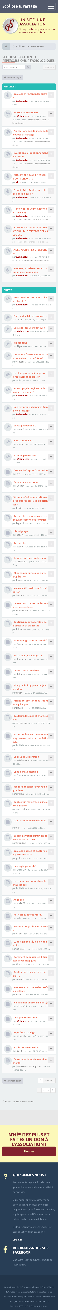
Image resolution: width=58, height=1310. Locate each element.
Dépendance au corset (26, 482)
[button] (53, 1090)
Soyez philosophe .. (24, 425)
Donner (29, 1151)
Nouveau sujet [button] (13, 77)
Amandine (22, 659)
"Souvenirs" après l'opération (30, 470)
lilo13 (19, 1050)
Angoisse (18, 899)
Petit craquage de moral (27, 914)
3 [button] (48, 1090)
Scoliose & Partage (19, 6)
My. (18, 473)
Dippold (20, 523)
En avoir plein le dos (24, 455)
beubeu (20, 595)
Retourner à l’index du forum (19, 1101)
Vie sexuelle (20, 342)
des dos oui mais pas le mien (29, 558)
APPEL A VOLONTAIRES (26, 112)
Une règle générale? (24, 866)
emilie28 (20, 793)
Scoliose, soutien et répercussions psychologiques (28, 58)
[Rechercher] (28, 67)
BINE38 (20, 994)
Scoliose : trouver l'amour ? (29, 327)
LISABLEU (22, 561)
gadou (19, 858)
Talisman (21, 674)
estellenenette (24, 760)
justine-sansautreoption (28, 1066)
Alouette (20, 964)
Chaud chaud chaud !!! (26, 771)
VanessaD (21, 361)
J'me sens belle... (23, 440)
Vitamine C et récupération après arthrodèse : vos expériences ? (30, 500)
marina (20, 444)
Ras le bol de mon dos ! (26, 1047)
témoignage (20, 531)
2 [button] (43, 1090)
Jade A (20, 534)
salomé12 (21, 1035)
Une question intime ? (26, 1017)
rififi (18, 827)
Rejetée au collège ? (25, 1032)
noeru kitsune (23, 809)
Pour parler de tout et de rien (35, 219)
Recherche (19, 543)
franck (20, 775)
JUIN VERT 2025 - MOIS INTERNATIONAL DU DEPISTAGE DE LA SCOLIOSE (30, 231)
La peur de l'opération (26, 756)
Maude (19, 707)
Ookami (20, 979)
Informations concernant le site (35, 260)
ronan (20, 319)
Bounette (22, 644)
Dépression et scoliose (26, 670)
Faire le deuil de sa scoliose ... (30, 316)
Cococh (20, 485)
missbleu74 (21, 723)
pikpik (19, 692)
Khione (19, 580)
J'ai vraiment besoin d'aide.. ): (30, 1002)
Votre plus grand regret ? (27, 655)
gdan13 (20, 429)
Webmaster (22, 101)
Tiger (19, 346)
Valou (19, 918)
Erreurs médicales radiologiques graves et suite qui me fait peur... (30, 738)
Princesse (21, 629)
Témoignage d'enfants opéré (30, 640)
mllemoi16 (22, 1006)
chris (18, 182)
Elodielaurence (23, 610)
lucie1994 (20, 948)
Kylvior (19, 508)
